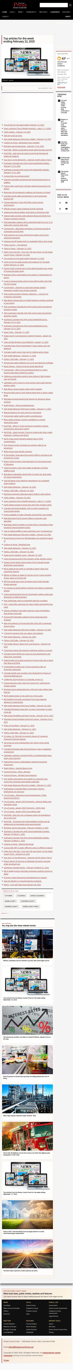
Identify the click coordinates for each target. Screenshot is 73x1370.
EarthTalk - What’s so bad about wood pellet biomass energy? (28, 150)
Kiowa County (10, 901)
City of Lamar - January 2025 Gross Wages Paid (22, 811)
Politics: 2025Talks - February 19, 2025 (19, 551)
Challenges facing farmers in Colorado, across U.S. (23, 679)
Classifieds (55, 12)
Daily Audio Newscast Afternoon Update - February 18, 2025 (27, 534)
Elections (6, 1314)
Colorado (21, 896)
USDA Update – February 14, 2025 (17, 132)
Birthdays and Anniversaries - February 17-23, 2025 (24, 146)
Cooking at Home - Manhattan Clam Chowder (22, 142)
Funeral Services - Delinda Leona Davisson (20, 775)
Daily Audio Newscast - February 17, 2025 (20, 355)
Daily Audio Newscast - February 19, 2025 (20, 548)
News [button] (20, 12)
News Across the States (11, 1308)
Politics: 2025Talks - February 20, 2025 (19, 640)
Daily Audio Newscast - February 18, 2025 (20, 487)
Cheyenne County (28, 901)
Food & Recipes (31, 1324)
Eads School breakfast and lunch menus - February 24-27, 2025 (28, 715)
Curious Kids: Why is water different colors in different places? (28, 848)
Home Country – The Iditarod (15, 245)
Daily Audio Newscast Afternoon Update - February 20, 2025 (27, 705)
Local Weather (8, 1332)
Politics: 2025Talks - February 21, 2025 (19, 733)
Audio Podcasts (31, 1329)
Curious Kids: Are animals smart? (16, 176)
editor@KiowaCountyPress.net (21, 1347)
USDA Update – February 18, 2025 (17, 497)
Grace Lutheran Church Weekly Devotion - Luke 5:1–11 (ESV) (27, 128)
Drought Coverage (9, 1329)
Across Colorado (37, 896)
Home (4, 12)
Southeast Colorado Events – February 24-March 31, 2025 (26, 867)
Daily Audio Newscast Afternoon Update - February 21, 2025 (27, 785)
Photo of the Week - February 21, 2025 (19, 725)
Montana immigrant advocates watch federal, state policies (27, 494)
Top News (8, 896)
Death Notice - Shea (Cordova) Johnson (19, 405)
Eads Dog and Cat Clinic (13, 135)
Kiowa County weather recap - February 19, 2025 (23, 555)
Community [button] (31, 12)
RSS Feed (52, 1327)
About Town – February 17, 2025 (16, 332)
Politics (5, 1311)
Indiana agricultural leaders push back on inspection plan (26, 212)
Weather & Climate (9, 1327)
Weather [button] (43, 12)
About (68, 16)
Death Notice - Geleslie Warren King (18, 768)
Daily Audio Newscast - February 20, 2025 (20, 637)
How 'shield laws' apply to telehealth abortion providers (26, 600)
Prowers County (11, 906)
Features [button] (66, 12)
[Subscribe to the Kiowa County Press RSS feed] (60, 209)
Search (51, 1324)
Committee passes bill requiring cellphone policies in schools (28, 650)
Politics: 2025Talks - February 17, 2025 (19, 359)
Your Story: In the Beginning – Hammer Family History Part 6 (28, 857)
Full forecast (61, 87)
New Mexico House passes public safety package (23, 389)
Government (53, 1305)
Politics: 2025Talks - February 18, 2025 (19, 490)
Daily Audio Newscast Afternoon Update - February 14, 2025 (27, 139)
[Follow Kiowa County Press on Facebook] (66, 203)
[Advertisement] (27, 106)
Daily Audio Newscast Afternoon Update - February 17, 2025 (27, 409)
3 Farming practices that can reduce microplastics (23, 633)
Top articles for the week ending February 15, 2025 (24, 125)
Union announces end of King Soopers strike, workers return (28, 559)
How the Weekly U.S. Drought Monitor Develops (22, 881)
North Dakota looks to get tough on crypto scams (23, 696)
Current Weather (9, 1324)
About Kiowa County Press (58, 1329)
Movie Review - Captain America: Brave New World (23, 366)
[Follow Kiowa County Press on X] (60, 203)
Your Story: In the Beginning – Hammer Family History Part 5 (28, 160)
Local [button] (12, 12)
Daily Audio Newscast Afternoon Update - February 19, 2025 (27, 630)
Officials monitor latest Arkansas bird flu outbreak (23, 208)
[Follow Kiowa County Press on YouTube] (66, 209)
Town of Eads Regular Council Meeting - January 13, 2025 (26, 342)
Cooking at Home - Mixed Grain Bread (18, 844)
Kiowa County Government (58, 1308)
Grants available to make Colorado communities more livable (28, 514)
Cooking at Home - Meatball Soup (17, 544)
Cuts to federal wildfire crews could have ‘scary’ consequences (28, 531)
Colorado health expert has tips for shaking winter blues (26, 352)
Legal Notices (53, 1316)
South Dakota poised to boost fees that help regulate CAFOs (28, 505)
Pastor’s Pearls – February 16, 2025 (17, 248)
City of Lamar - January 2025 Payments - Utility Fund (24, 808)
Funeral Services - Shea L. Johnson (17, 772)
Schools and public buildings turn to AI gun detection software (28, 363)
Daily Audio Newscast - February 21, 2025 (20, 729)
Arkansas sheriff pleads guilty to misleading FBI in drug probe (28, 241)
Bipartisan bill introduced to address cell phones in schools (27, 192)
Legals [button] (5, 16)
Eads (27, 1314)
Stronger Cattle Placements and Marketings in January (25, 877)
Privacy (51, 1332)
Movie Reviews (31, 1327)
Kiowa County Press (30, 906)
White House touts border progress (18, 451)
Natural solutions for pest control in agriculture (22, 412)
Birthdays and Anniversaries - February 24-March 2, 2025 (26, 828)
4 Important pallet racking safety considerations (23, 416)
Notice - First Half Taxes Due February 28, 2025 (22, 884)
